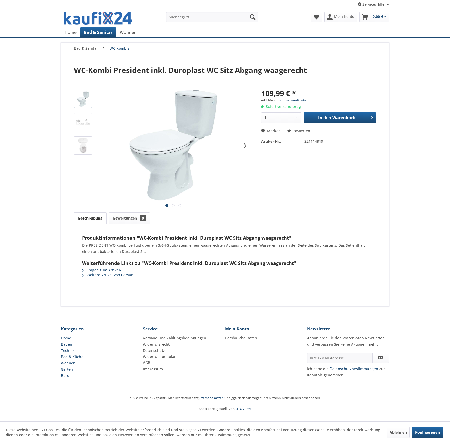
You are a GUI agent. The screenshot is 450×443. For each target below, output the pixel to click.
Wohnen (68, 362)
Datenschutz (154, 350)
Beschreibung (90, 218)
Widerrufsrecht (156, 344)
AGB (146, 362)
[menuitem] (212, 17)
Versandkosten (212, 398)
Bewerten (301, 130)
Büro (65, 375)
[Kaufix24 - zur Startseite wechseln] (98, 18)
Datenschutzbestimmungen (354, 368)
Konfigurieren (427, 432)
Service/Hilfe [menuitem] (373, 4)
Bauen (66, 344)
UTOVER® (243, 408)
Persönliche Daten (241, 337)
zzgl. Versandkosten (293, 100)
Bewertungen (128, 218)
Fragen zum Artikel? (103, 269)
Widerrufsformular (159, 356)
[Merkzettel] (316, 17)
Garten (67, 369)
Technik (68, 350)
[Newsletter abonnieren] (380, 358)
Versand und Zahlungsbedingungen (174, 337)
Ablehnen (398, 432)
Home (66, 337)
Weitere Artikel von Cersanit (111, 274)
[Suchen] (252, 17)
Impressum (153, 368)
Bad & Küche (72, 356)
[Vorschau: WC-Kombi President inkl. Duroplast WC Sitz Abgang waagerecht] (83, 99)
